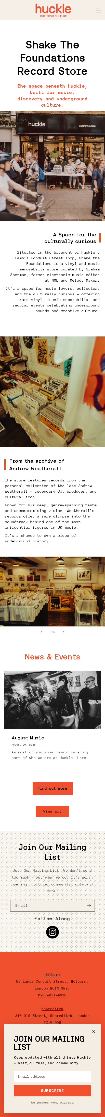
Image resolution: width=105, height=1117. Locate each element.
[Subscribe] (89, 906)
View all (52, 811)
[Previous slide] (41, 632)
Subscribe (52, 1091)
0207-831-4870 (52, 995)
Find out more (53, 788)
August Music (28, 737)
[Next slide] (63, 632)
